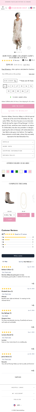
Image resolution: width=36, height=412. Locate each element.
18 (8, 91)
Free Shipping (6, 69)
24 (23, 91)
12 (21, 86)
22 (18, 91)
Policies (17, 399)
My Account (17, 393)
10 (17, 86)
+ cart (9, 219)
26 (27, 91)
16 (31, 86)
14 (26, 86)
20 (13, 91)
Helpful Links (17, 387)
